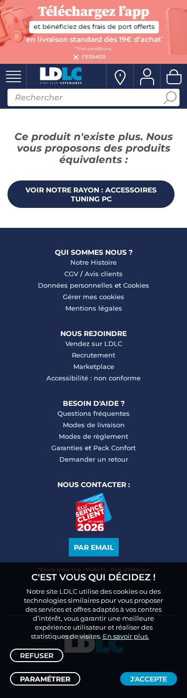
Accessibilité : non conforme (93, 378)
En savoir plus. (126, 636)
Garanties (67, 448)
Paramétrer (45, 679)
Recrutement (93, 355)
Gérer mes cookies (93, 297)
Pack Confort (114, 448)
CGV (71, 274)
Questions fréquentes (93, 413)
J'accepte (148, 679)
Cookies (136, 285)
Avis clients (104, 274)
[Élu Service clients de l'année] (93, 528)
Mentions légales (93, 308)
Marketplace (93, 366)
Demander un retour (93, 459)
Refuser (36, 655)
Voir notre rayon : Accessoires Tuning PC (91, 194)
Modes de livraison (94, 425)
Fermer (94, 56)
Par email (94, 547)
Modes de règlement (93, 436)
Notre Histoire (93, 262)
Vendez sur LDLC (93, 344)
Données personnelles (75, 285)
